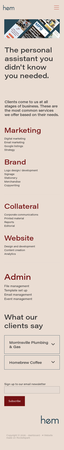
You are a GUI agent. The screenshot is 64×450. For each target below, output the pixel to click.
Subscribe (15, 401)
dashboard (34, 435)
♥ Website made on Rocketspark (29, 436)
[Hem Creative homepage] (27, 7)
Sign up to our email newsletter (25, 384)
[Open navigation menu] (56, 7)
